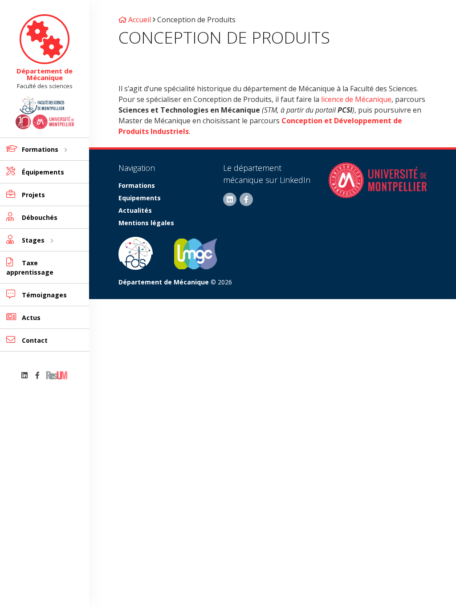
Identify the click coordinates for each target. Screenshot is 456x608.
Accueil (138, 19)
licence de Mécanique (356, 99)
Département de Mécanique (44, 74)
